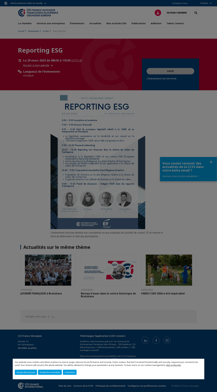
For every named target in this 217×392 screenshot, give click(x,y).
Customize (70, 372)
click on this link (173, 365)
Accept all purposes (26, 372)
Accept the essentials (50, 372)
